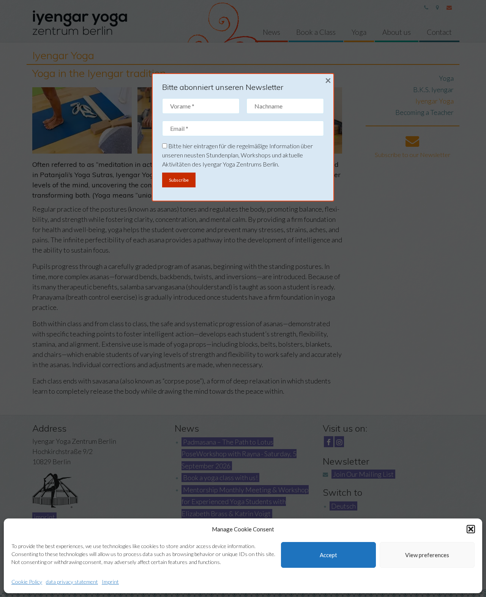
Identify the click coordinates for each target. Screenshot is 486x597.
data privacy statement (72, 581)
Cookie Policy (26, 581)
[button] (471, 529)
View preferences (427, 554)
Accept (328, 554)
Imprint (110, 581)
